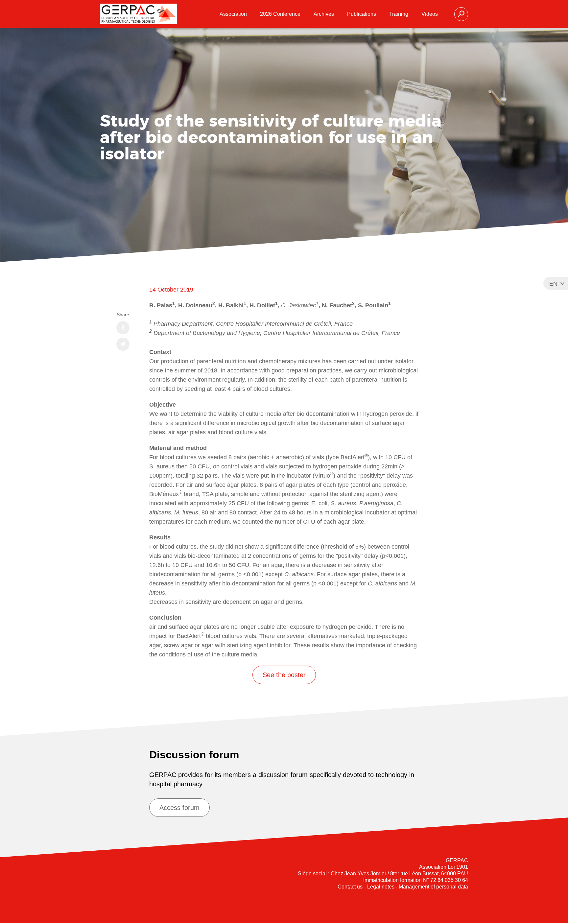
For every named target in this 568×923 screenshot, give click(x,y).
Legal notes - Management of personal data (417, 886)
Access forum (179, 807)
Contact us (350, 886)
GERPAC (138, 14)
